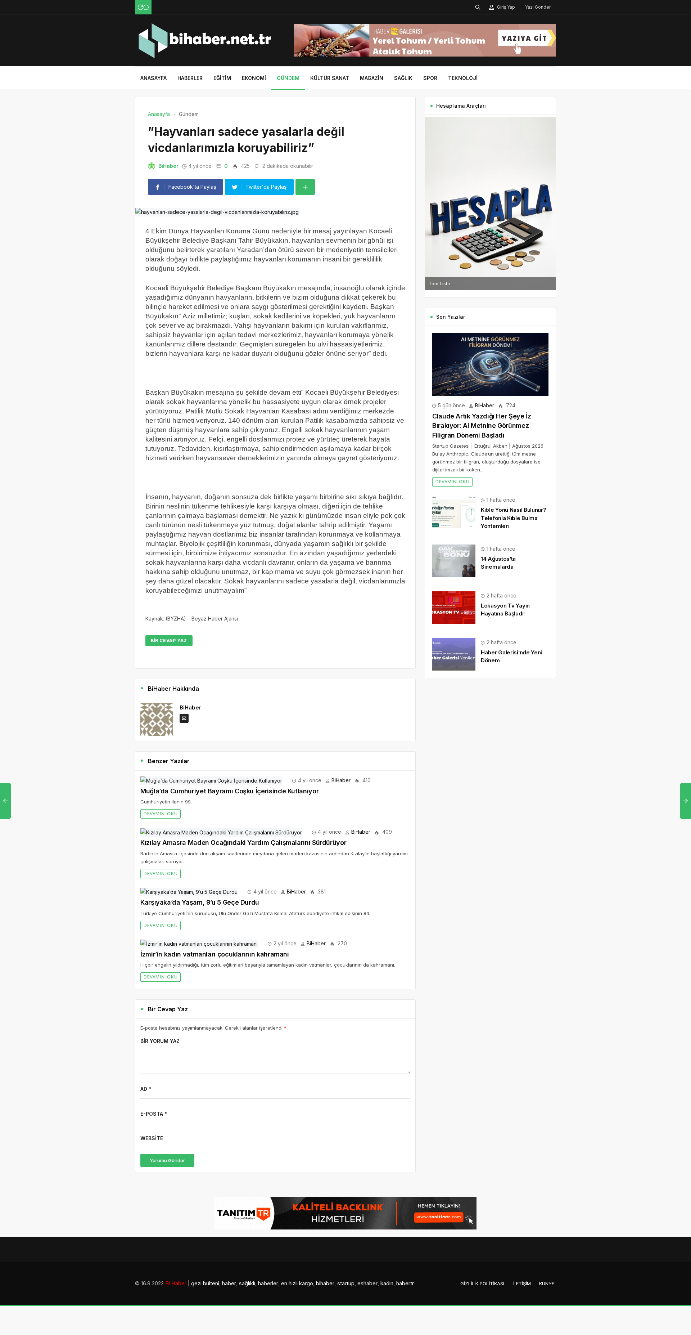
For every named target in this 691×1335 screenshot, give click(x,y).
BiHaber (168, 166)
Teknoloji (463, 78)
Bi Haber (175, 1283)
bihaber (325, 1283)
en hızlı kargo (297, 1283)
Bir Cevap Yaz (169, 640)
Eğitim (222, 78)
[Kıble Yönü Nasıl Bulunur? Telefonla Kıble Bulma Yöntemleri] (453, 511)
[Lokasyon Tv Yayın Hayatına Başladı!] (453, 607)
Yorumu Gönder (167, 1160)
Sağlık (403, 78)
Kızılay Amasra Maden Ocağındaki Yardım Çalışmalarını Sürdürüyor (243, 842)
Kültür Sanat (329, 78)
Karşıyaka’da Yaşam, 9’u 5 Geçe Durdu (199, 902)
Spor (430, 78)
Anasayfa (153, 78)
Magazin (371, 78)
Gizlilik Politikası (482, 1283)
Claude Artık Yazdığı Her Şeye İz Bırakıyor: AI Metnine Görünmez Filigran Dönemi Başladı (481, 425)
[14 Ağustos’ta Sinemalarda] (453, 560)
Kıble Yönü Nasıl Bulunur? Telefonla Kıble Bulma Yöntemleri (513, 517)
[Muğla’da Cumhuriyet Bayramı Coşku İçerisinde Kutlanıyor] (211, 780)
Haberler (190, 78)
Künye (546, 1283)
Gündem (288, 78)
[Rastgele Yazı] (143, 7)
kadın (386, 1283)
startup (345, 1283)
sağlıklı (247, 1283)
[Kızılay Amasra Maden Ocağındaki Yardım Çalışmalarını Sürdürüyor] (221, 832)
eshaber (367, 1283)
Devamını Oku (160, 813)
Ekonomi (254, 78)
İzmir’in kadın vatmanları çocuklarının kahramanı (214, 954)
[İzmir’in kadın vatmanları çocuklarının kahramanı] (199, 943)
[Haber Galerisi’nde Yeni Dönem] (453, 654)
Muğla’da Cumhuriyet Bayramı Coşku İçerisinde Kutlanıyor (229, 791)
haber (229, 1283)
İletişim (521, 1283)
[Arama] (478, 7)
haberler (268, 1283)
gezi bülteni (205, 1283)
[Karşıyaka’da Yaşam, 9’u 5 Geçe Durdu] (189, 891)
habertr (405, 1283)
